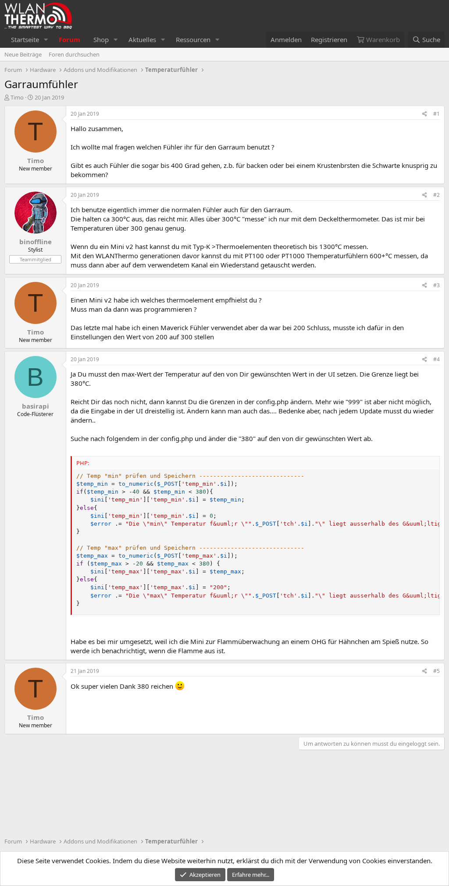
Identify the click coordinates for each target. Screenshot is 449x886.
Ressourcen (193, 39)
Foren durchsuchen (74, 54)
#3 (436, 285)
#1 (436, 113)
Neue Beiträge (23, 54)
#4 (436, 359)
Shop (101, 39)
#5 (436, 671)
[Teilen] (424, 114)
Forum (69, 39)
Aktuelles (142, 39)
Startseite (25, 39)
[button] (46, 40)
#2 (436, 195)
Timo (17, 97)
